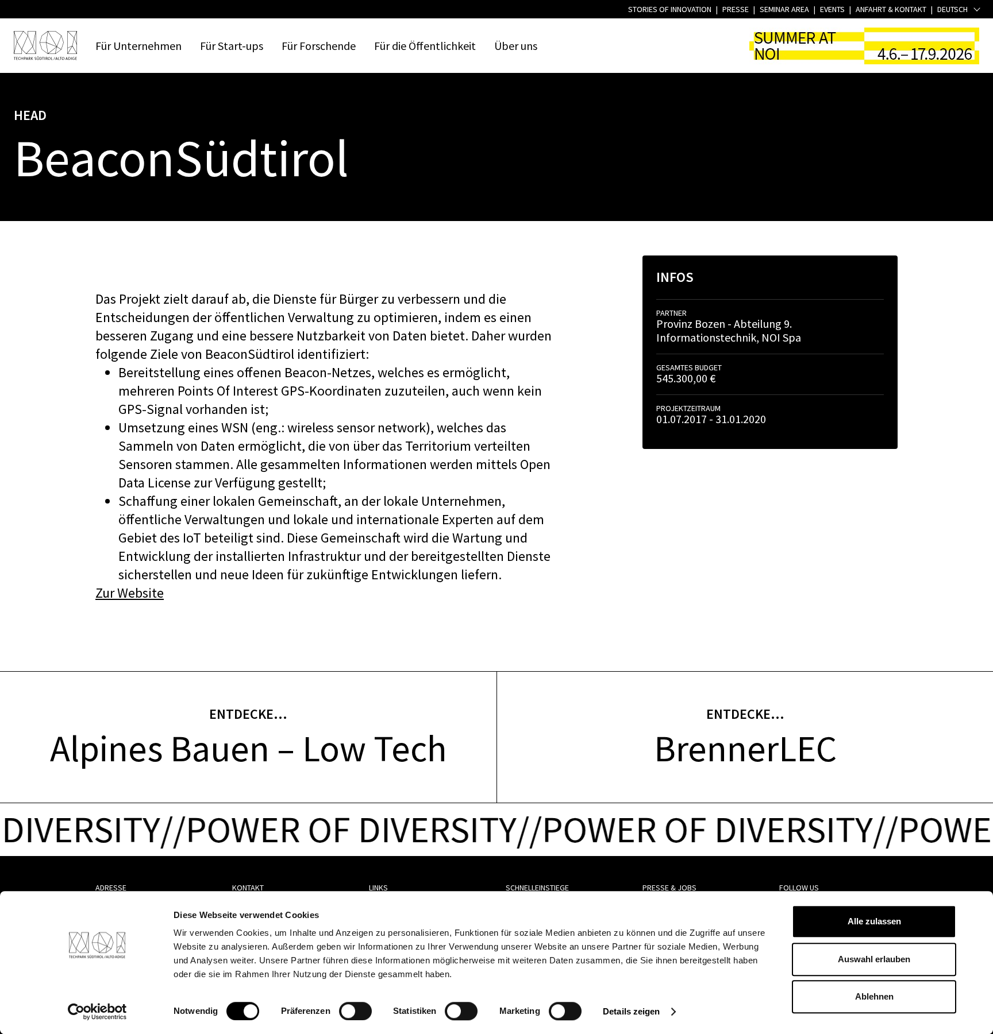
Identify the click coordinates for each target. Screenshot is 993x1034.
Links (378, 888)
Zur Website (129, 593)
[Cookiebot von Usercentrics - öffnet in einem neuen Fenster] (97, 1011)
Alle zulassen (874, 921)
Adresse (110, 888)
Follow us (799, 888)
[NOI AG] (45, 45)
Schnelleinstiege (537, 888)
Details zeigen (631, 1011)
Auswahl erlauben (874, 959)
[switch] (355, 1011)
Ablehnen (874, 996)
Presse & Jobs (669, 888)
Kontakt (248, 888)
